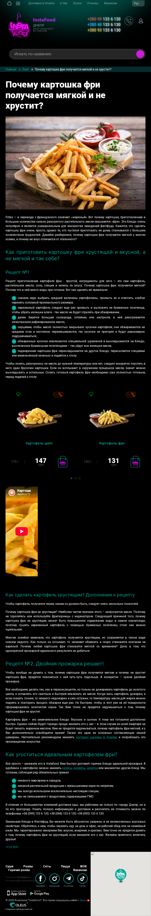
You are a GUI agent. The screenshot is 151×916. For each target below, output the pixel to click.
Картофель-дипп (39, 443)
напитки (92, 768)
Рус (136, 3)
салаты (67, 768)
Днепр (38, 25)
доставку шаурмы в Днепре (96, 737)
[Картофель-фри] (111, 416)
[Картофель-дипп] (39, 416)
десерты (79, 768)
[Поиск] (140, 54)
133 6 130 (104, 19)
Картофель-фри (111, 443)
